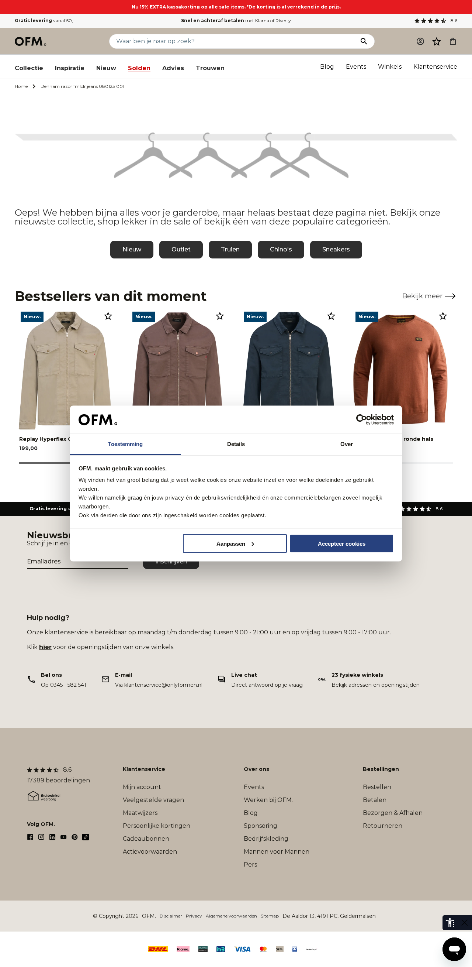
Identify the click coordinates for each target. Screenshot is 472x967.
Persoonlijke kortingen (156, 825)
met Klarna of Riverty (236, 20)
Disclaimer (171, 916)
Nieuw (106, 68)
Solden (139, 68)
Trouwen (210, 68)
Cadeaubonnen (146, 838)
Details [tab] (236, 444)
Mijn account (142, 787)
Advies (173, 68)
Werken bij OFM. (268, 799)
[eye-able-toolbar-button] (449, 922)
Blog (327, 66)
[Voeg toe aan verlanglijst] (108, 316)
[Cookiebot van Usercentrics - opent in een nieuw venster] (361, 419)
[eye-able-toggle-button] (464, 922)
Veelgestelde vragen (153, 799)
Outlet (181, 249)
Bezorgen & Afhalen (393, 812)
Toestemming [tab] (125, 444)
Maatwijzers (140, 812)
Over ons (256, 769)
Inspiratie (69, 68)
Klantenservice (435, 66)
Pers (250, 864)
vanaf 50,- (45, 20)
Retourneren (382, 825)
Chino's (281, 249)
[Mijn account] (420, 41)
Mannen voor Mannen (276, 851)
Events (356, 66)
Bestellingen (381, 769)
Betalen (374, 799)
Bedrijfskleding (266, 838)
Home (21, 86)
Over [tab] (346, 444)
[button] (436, 41)
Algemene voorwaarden (231, 916)
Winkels (390, 66)
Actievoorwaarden (150, 851)
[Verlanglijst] (436, 41)
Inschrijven (171, 561)
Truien (230, 249)
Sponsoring (260, 825)
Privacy (194, 916)
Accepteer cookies (341, 543)
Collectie (29, 68)
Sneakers (336, 249)
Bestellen (377, 787)
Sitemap (270, 916)
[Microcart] (452, 41)
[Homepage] (31, 41)
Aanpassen (230, 543)
